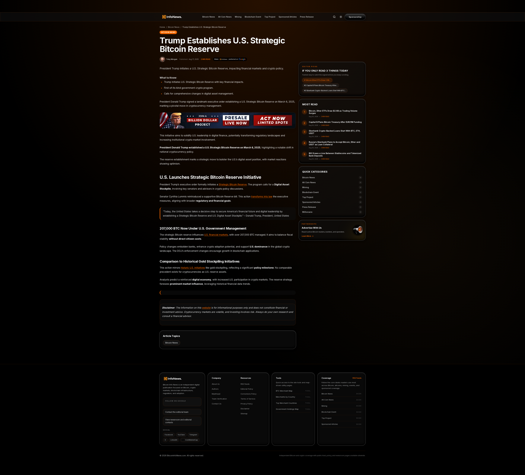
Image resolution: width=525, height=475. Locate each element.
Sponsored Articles (288, 17)
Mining (238, 17)
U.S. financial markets (216, 234)
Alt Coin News (225, 17)
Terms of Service (248, 399)
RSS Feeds (245, 384)
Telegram (193, 435)
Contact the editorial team (176, 412)
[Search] (334, 16)
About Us (216, 384)
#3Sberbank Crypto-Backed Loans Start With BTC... (325, 91)
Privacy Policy (247, 404)
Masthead (216, 394)
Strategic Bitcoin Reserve (233, 184)
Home (162, 27)
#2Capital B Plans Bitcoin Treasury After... (320, 85)
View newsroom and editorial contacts (178, 421)
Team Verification (219, 399)
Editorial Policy (247, 389)
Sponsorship (355, 17)
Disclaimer (245, 409)
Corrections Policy (248, 394)
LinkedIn (173, 440)
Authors (215, 389)
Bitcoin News (208, 17)
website (206, 307)
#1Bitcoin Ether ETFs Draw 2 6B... (317, 80)
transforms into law (261, 196)
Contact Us (216, 404)
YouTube (181, 435)
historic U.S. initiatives (193, 267)
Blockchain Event (253, 17)
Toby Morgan (171, 59)
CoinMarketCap (191, 440)
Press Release (307, 17)
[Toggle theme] (340, 16)
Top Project (269, 17)
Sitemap (244, 413)
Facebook (169, 435)
